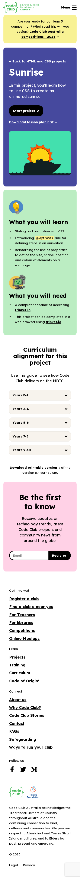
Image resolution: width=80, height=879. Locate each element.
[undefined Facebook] (12, 770)
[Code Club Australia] (16, 792)
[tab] (40, 395)
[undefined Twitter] (23, 770)
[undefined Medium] (34, 770)
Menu (65, 7)
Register (59, 555)
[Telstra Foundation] (32, 792)
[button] (35, 468)
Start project (24, 111)
